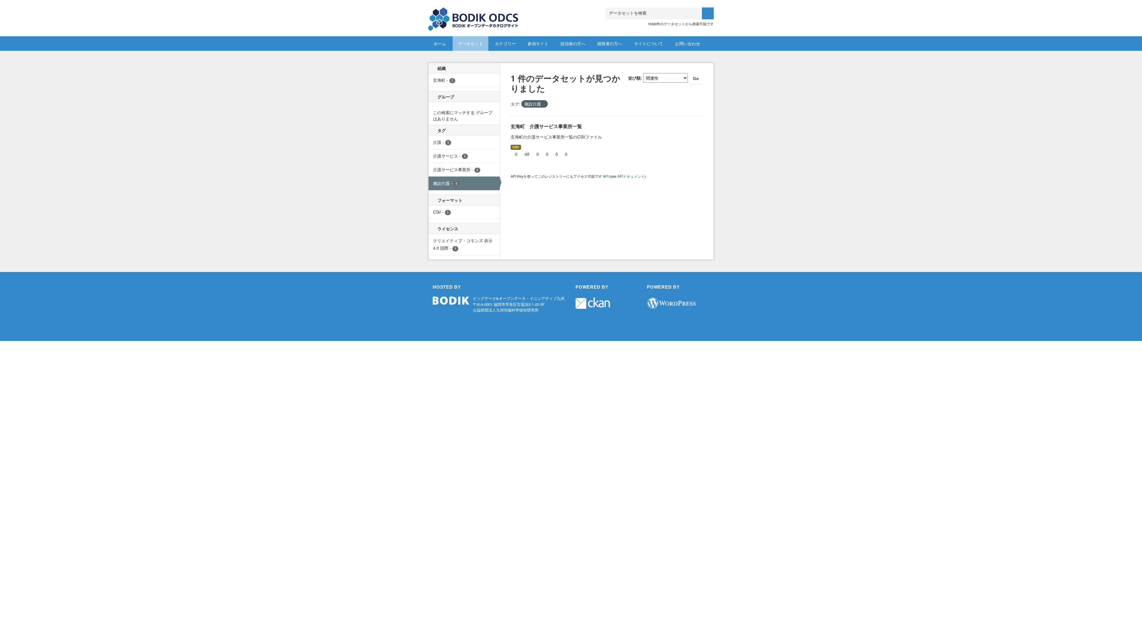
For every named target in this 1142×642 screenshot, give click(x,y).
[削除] (543, 104)
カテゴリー (505, 43)
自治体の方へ (572, 43)
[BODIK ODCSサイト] (473, 15)
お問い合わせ (687, 43)
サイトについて (648, 43)
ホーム (440, 43)
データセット (470, 43)
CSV (515, 147)
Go (696, 78)
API (605, 176)
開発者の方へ (609, 43)
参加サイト (538, 43)
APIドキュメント (630, 176)
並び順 (634, 78)
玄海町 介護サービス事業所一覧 (546, 126)
